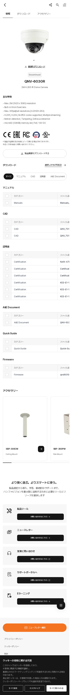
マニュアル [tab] (21, 176)
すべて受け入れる (56, 688)
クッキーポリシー (11, 646)
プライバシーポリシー (13, 639)
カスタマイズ (35, 688)
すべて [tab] (8, 176)
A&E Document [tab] (58, 176)
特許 (6, 653)
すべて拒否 (13, 688)
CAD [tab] (33, 176)
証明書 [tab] (42, 176)
